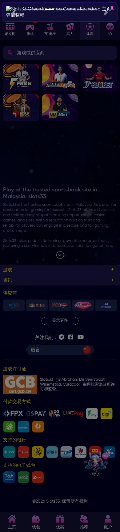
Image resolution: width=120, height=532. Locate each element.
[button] (14, 12)
